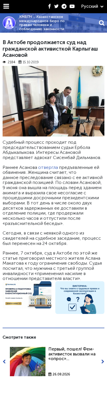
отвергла (48, 167)
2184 (11, 62)
